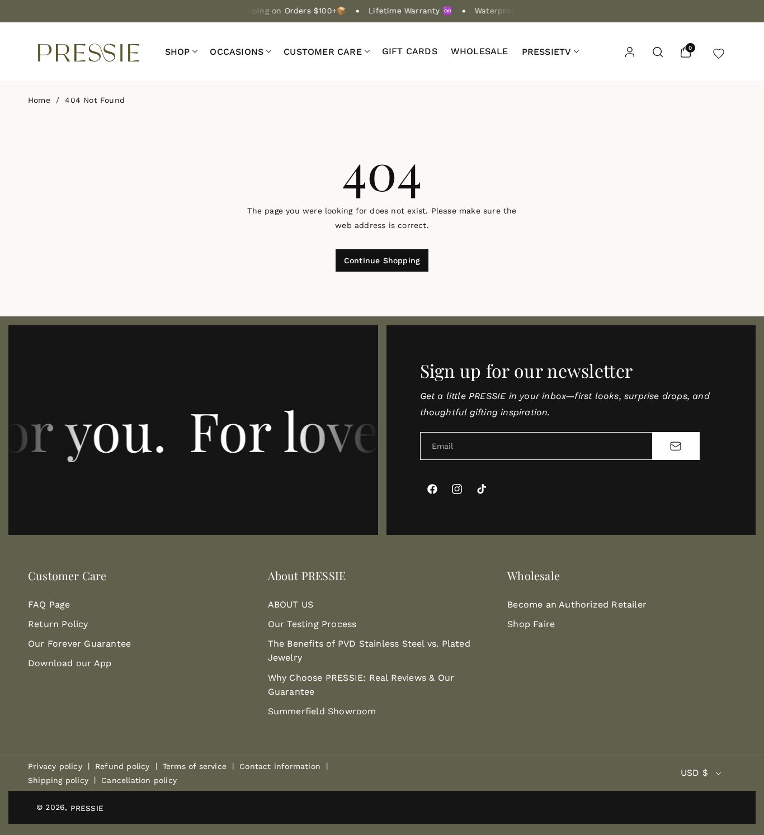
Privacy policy (55, 766)
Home (39, 100)
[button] (181, 51)
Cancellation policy (139, 780)
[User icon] (630, 52)
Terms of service (195, 766)
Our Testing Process (312, 624)
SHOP (177, 51)
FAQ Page (49, 604)
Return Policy (58, 624)
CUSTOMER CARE (323, 51)
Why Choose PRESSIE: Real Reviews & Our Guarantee (361, 684)
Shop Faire (531, 624)
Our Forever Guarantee (79, 643)
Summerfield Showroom (322, 711)
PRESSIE (86, 808)
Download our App (69, 663)
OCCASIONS (236, 51)
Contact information (279, 766)
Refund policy (122, 766)
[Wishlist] (719, 52)
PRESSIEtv (547, 51)
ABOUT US (291, 604)
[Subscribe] (675, 446)
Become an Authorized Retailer (577, 604)
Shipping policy (58, 780)
